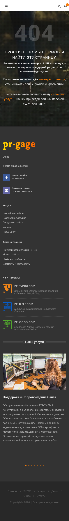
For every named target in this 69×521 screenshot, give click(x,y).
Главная (12, 491)
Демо (55, 491)
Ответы (41, 495)
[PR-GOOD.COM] (7, 324)
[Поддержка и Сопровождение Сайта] (34, 372)
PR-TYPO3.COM (24, 286)
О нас (27, 495)
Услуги (41, 491)
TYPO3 (27, 491)
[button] (25, 465)
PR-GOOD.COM (24, 322)
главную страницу (52, 79)
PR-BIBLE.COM (23, 304)
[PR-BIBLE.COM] (7, 306)
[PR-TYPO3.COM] (7, 288)
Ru (65, 5)
